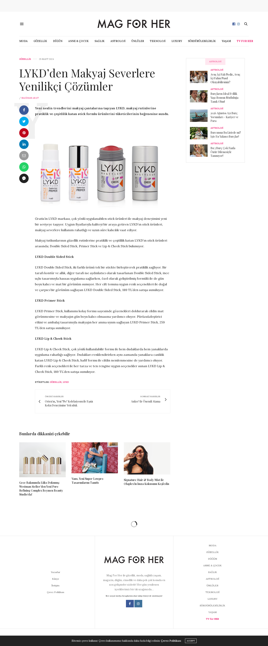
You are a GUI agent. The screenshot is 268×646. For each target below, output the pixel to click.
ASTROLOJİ (118, 41)
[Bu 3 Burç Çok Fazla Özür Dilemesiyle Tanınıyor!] (200, 150)
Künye (55, 578)
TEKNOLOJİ (158, 41)
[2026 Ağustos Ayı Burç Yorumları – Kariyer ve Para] (200, 115)
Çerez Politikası (55, 592)
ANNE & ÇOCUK (78, 41)
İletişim (55, 585)
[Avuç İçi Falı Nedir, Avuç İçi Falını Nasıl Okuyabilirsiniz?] (200, 77)
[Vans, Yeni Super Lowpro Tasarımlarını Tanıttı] (95, 457)
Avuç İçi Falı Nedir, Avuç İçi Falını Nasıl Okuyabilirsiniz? (225, 78)
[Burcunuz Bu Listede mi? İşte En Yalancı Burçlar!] (200, 133)
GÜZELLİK (40, 41)
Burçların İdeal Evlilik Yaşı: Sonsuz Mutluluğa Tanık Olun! (224, 97)
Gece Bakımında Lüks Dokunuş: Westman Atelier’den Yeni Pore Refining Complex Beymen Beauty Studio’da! (41, 488)
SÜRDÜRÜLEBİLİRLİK (202, 41)
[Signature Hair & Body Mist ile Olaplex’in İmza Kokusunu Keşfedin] (147, 458)
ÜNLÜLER (137, 41)
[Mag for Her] (134, 24)
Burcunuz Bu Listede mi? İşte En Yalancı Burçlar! (226, 134)
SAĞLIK (100, 41)
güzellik (56, 382)
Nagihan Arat (30, 98)
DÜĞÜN (57, 41)
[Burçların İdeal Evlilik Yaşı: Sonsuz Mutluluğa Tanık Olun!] (200, 96)
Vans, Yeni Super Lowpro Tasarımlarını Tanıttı (87, 480)
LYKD (66, 382)
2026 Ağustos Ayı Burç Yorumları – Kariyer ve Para (224, 117)
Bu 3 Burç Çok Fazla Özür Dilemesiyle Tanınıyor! (223, 152)
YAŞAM (226, 41)
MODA (23, 41)
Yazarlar (55, 572)
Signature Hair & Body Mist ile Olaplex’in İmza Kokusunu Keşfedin (146, 482)
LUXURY (176, 41)
